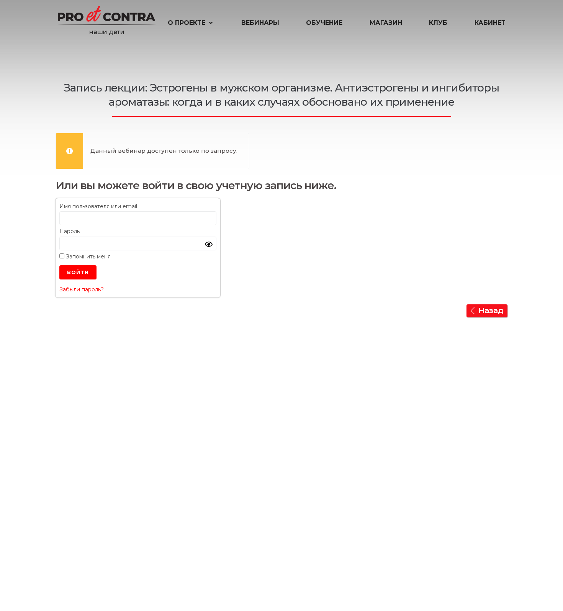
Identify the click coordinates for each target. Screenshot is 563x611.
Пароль (69, 231)
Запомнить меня (87, 256)
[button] (191, 23)
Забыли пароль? (81, 289)
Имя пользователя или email (98, 206)
